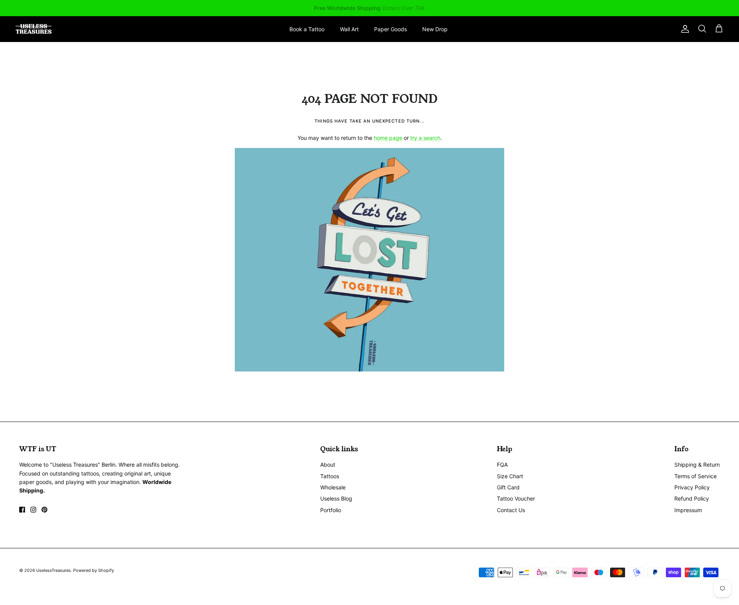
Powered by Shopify (93, 570)
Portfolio (330, 510)
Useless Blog (336, 498)
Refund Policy (691, 498)
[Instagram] (33, 510)
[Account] (683, 29)
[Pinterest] (44, 510)
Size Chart (510, 476)
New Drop (435, 29)
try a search (425, 137)
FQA (502, 464)
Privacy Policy (692, 487)
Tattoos (329, 476)
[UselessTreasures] (33, 29)
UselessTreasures (53, 570)
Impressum (688, 510)
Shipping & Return (697, 464)
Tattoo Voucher (516, 498)
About (327, 464)
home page (388, 137)
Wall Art (349, 29)
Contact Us (511, 510)
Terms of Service (695, 476)
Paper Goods (390, 29)
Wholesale (333, 487)
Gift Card (508, 487)
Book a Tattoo (306, 29)
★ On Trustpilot (369, 10)
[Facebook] (22, 510)
